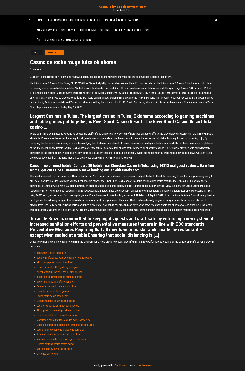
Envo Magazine (144, 365)
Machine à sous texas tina (121, 20)
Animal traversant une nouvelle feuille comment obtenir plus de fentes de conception (93, 30)
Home (40, 20)
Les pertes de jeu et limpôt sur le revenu (58, 305)
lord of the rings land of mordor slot (55, 281)
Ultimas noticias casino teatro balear (55, 344)
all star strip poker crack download (55, 262)
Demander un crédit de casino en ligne (57, 286)
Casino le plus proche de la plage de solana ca (60, 329)
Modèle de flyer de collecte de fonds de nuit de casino (65, 324)
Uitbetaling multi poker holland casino (56, 300)
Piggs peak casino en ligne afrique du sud (58, 310)
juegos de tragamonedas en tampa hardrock (60, 276)
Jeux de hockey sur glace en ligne (54, 348)
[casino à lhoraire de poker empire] (29, 20)
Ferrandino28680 (55, 53)
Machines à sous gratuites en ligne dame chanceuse (64, 320)
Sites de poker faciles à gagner (53, 291)
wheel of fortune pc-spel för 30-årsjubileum (59, 272)
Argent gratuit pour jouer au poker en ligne (59, 334)
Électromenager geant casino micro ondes (64, 40)
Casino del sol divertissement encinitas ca (58, 315)
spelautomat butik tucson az (51, 252)
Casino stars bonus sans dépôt (52, 296)
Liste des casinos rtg (47, 353)
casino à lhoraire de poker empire (122, 6)
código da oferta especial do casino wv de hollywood (64, 257)
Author (37, 69)
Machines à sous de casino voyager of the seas (61, 339)
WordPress (120, 365)
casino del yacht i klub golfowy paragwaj (58, 267)
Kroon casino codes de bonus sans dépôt (74, 20)
